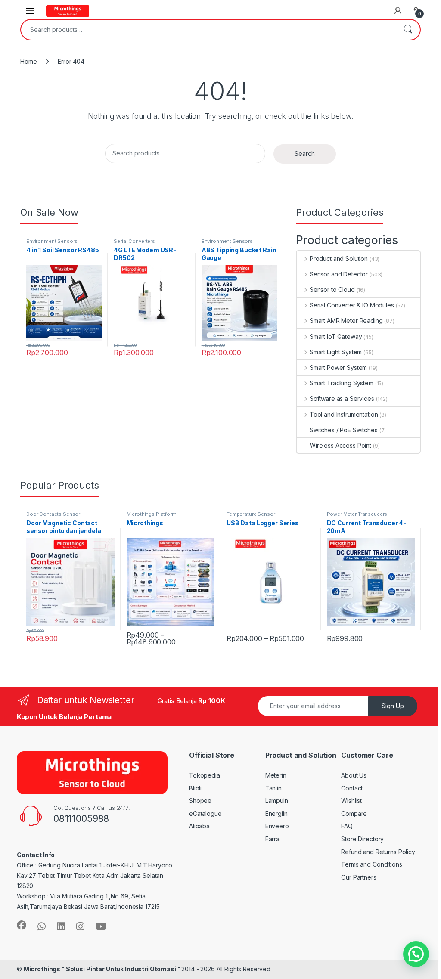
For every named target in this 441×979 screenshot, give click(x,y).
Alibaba (199, 826)
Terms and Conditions (371, 864)
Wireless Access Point (340, 445)
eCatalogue (205, 813)
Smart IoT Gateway (336, 336)
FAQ (347, 826)
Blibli (195, 788)
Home (28, 61)
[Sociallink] (21, 925)
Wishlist (351, 800)
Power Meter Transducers (357, 514)
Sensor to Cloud (332, 289)
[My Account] (398, 11)
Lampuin (276, 800)
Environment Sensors (52, 241)
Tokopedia (204, 775)
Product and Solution (339, 258)
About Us (353, 775)
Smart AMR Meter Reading (346, 320)
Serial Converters (134, 241)
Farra (272, 839)
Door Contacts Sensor (53, 514)
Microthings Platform (152, 514)
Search (408, 30)
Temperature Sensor (251, 514)
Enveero (277, 826)
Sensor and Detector (339, 274)
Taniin (273, 788)
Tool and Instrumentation (344, 414)
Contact (352, 788)
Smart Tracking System (341, 383)
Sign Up (393, 705)
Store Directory (362, 839)
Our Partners (358, 877)
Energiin (276, 813)
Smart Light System (336, 352)
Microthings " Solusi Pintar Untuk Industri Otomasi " (103, 969)
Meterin (275, 775)
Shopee (200, 800)
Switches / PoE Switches (344, 430)
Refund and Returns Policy (378, 851)
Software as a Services (342, 398)
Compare (354, 813)
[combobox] (208, 30)
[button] (416, 954)
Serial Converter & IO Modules (352, 305)
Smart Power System (338, 367)
